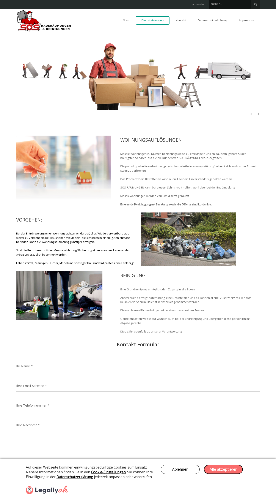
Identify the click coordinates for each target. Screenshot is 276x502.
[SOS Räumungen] (44, 20)
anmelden (198, 4)
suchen (255, 4)
